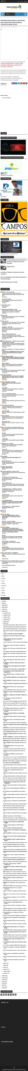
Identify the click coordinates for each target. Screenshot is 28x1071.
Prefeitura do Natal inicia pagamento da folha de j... (15, 626)
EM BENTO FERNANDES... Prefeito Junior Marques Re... (15, 736)
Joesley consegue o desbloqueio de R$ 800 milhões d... (14, 801)
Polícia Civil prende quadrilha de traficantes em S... (14, 857)
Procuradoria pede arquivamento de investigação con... (14, 918)
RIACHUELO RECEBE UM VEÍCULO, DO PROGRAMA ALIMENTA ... (13, 713)
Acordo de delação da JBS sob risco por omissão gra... (14, 921)
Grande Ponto (5, 558)
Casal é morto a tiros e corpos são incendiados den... (15, 757)
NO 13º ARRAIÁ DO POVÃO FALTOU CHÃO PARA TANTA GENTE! (14, 942)
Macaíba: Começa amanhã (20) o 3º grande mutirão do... (14, 785)
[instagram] (21, 1)
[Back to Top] (14, 1067)
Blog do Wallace (5, 363)
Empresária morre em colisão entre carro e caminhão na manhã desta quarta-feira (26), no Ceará (13, 323)
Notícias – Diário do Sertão (8, 292)
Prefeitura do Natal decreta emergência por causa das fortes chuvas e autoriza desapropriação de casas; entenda (13, 452)
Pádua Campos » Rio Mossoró (8, 541)
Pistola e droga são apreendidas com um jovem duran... (13, 954)
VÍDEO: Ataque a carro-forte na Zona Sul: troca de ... (15, 871)
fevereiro (5, 971)
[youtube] (26, 1)
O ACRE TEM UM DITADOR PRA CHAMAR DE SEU (11, 457)
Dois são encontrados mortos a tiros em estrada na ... (14, 950)
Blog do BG (4, 315)
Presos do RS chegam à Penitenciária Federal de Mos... (14, 660)
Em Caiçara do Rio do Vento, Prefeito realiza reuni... (15, 776)
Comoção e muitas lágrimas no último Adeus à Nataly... (13, 825)
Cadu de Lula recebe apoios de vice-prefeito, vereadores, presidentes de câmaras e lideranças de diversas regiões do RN (13, 336)
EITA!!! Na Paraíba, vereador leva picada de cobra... (14, 805)
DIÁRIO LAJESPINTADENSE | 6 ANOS (9, 309)
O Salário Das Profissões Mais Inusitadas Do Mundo (13, 440)
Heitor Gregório (5, 415)
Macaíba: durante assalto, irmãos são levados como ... (14, 657)
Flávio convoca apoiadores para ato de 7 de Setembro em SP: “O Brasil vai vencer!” (13, 317)
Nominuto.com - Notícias (7, 443)
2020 (3, 605)
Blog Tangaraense (6, 421)
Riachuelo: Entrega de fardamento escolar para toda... (13, 960)
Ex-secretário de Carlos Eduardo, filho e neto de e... (14, 748)
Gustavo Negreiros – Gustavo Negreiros (11, 506)
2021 (3, 603)
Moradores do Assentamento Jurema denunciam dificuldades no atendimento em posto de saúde (12, 537)
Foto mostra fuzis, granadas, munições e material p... (15, 873)
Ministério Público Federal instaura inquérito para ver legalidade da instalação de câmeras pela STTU (13, 548)
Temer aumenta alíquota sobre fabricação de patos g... (14, 765)
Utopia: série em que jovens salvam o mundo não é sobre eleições (12, 496)
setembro (5, 619)
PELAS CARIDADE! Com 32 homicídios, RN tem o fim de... (14, 743)
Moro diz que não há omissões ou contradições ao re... (14, 810)
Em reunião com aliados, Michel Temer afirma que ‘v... (15, 945)
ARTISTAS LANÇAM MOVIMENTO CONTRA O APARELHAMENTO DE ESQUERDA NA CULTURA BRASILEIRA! (11, 517)
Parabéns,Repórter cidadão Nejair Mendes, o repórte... (13, 902)
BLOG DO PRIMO (5, 411)
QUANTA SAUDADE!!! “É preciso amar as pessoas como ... (15, 833)
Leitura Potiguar (6, 527)
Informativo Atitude (6, 299)
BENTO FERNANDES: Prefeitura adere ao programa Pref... (14, 681)
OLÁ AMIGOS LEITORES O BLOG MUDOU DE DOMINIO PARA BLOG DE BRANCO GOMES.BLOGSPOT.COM (12, 502)
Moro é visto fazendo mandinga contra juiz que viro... (15, 701)
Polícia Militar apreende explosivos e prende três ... (14, 708)
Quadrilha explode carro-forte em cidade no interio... (15, 908)
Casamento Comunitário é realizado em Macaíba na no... (14, 947)
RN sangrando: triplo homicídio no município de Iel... (15, 768)
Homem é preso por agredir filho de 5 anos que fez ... (15, 703)
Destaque (3, 583)
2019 (3, 607)
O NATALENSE (5, 439)
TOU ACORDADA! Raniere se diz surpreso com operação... (13, 746)
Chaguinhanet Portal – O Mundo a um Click (12, 489)
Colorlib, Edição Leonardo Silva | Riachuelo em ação (16, 1069)
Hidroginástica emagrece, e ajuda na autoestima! (14, 729)
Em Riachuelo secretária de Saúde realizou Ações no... (14, 636)
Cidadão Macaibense (6, 461)
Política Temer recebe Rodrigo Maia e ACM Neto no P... (14, 788)
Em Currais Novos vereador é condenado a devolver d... (14, 905)
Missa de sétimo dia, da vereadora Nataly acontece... (15, 778)
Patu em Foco (5, 321)
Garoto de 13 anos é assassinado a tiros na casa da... (15, 759)
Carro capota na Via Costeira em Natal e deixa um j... (15, 651)
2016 (3, 975)
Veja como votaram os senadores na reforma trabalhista (13, 912)
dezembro (5, 613)
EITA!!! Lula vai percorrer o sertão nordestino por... (14, 817)
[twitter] (24, 1)
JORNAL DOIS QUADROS (7, 466)
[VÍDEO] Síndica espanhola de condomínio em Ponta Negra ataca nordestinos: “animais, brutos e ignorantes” (13, 329)
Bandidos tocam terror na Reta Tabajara (12, 816)
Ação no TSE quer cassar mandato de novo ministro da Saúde (13, 554)
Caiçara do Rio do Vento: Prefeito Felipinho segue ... (15, 780)
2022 (3, 601)
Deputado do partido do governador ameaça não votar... (14, 751)
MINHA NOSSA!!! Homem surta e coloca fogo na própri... (13, 687)
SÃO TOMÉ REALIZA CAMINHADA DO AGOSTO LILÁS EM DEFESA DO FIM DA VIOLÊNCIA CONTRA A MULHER (13, 352)
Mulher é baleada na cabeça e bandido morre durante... (13, 878)
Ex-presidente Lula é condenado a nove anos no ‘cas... (15, 900)
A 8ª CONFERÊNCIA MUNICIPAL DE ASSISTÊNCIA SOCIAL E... (15, 677)
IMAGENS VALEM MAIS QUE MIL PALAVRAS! (9, 282)
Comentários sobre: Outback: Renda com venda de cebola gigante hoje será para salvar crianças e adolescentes (13, 562)
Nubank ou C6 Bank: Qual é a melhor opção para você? (13, 412)
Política (3, 588)
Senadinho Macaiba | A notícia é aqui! (10, 471)
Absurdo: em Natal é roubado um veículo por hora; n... (14, 891)
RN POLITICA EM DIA (6, 375)
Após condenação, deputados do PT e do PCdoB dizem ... (14, 897)
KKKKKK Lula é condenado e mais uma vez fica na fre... (14, 883)
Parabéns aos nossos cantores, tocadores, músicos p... (14, 924)
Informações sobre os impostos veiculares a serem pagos (13, 423)
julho (4, 623)
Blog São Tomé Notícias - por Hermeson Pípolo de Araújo (13, 349)
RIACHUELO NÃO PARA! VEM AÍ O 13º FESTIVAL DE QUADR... (13, 927)
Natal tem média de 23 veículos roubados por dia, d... (15, 910)
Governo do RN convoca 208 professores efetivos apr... (14, 847)
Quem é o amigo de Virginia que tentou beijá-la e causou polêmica (12, 300)
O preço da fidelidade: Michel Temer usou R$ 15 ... (14, 844)
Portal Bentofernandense (8, 405)
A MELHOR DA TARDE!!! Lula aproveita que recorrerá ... (15, 885)
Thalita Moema (5, 547)
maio (4, 965)
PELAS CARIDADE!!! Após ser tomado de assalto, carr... (14, 674)
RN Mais (4, 535)
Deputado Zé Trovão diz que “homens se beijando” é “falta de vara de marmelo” (13, 389)
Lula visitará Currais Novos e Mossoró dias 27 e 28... (15, 625)
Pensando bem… (5, 306)
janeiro (5, 973)
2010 (3, 987)
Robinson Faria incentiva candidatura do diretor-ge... (15, 915)
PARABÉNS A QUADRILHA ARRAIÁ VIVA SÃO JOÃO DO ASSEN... (14, 932)
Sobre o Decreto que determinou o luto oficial (13, 807)
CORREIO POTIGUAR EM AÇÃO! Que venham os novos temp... (14, 734)
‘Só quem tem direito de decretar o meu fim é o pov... (15, 875)
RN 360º (4, 433)
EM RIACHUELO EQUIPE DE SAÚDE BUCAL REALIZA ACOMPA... (13, 663)
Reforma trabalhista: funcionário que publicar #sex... (15, 861)
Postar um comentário (6, 97)
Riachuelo (3, 592)
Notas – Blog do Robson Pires (9, 334)
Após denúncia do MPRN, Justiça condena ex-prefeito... (13, 754)
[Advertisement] (14, 114)
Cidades (3, 576)
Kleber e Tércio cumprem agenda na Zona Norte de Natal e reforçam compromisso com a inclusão (12, 365)
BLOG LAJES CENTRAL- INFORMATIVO (10, 553)
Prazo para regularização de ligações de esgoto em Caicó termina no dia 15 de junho (13, 395)
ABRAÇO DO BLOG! (10, 266)
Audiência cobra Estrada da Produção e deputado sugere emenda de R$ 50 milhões (12, 445)
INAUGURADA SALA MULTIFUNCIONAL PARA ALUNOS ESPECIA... (14, 666)
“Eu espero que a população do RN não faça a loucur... (13, 770)
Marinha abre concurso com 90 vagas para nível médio (14, 720)
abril (4, 967)
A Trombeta (4, 387)
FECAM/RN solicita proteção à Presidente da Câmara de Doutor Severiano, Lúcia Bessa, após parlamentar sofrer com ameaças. (13, 345)
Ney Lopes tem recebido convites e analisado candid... (15, 819)
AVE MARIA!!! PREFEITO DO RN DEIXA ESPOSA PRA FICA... (14, 692)
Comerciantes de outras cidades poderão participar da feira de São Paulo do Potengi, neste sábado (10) (13, 484)
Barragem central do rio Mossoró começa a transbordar (11, 543)
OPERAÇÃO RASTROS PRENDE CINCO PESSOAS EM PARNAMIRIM (14, 782)
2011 (3, 985)
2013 (3, 982)
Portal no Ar (5, 567)
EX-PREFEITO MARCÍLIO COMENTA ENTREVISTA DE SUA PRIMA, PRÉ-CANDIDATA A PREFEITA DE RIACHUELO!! (17, 261)
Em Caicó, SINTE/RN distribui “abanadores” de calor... (15, 690)
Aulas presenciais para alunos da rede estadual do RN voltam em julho (13, 473)
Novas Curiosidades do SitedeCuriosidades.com (12, 427)
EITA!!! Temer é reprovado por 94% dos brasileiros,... (15, 722)
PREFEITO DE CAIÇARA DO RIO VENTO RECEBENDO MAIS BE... (15, 725)
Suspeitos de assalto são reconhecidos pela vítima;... (15, 849)
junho (4, 963)
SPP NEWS (4, 369)
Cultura (3, 580)
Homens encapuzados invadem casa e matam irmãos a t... (15, 705)
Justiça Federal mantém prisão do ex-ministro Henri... (15, 803)
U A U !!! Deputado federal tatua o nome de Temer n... (15, 628)
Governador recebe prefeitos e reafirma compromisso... (12, 864)
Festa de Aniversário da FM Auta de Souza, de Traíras (15, 880)
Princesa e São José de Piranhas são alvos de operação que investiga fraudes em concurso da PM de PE (13, 294)
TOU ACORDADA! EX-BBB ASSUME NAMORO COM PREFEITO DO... (13, 671)
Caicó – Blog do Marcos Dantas (9, 393)
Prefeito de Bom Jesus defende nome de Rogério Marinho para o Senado (12, 479)
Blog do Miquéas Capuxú (7, 356)
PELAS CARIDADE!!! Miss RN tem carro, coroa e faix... (15, 731)
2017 (3, 611)
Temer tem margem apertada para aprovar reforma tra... (14, 957)
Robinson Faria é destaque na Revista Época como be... (14, 649)
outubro (5, 617)
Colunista (3, 578)
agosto (5, 621)
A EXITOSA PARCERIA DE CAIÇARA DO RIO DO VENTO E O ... (15, 684)
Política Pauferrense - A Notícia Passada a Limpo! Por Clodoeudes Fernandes (13, 341)
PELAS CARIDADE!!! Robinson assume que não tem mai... (14, 798)
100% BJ (4, 511)
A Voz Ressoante (6, 514)
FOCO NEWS (4, 456)
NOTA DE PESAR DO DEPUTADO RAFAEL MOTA (13, 828)
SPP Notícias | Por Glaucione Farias (10, 477)
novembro (5, 615)
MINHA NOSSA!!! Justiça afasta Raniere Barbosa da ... (15, 740)
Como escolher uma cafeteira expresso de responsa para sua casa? (13, 429)
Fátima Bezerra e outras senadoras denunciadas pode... (14, 855)
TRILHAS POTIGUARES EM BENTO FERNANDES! (13, 633)
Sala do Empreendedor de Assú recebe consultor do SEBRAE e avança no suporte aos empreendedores (13, 417)
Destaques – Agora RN (7, 327)
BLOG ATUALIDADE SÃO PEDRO (8, 382)
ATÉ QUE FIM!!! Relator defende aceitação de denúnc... (15, 930)
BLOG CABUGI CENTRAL (7, 500)
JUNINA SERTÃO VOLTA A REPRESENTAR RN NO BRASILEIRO (11, 383)
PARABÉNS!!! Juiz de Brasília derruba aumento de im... (15, 727)
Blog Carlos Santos (6, 305)
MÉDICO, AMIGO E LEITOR (7, 468)
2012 (3, 984)
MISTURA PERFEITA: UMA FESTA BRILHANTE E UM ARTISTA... (13, 939)
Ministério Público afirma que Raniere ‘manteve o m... (15, 738)
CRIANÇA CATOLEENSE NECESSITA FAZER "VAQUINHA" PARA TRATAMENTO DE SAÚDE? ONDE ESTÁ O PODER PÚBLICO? (13, 377)
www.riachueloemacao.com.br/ (9, 565)
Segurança (3, 595)
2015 (3, 977)
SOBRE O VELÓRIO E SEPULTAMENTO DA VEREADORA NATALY (14, 830)
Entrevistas (4, 585)
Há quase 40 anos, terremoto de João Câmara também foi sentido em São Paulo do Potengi (13, 370)
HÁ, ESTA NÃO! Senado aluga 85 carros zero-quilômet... (13, 710)
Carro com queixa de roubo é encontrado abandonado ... (15, 642)
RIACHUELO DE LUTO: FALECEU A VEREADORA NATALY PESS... (14, 836)
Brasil (3, 573)
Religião (3, 590)
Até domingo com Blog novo (8, 507)
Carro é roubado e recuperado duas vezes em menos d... (15, 813)
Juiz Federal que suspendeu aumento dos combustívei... (12, 698)
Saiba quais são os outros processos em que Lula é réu (14, 894)
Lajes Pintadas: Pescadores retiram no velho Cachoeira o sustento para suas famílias (11, 311)
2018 (3, 609)
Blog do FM (4, 449)
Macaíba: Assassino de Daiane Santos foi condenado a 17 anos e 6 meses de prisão (13, 462)
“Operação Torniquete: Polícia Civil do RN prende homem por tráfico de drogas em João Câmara (12, 407)
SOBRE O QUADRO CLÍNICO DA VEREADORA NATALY (14, 859)
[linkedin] (23, 1)
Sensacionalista (5, 494)
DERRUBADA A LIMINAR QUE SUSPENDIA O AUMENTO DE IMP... (15, 695)
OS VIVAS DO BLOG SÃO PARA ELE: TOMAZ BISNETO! (14, 669)
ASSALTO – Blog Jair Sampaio (8, 521)
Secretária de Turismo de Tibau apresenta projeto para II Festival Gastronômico (12, 435)
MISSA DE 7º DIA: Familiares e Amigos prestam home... (15, 760)
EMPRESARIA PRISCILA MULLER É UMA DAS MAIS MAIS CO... (15, 852)
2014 (3, 979)
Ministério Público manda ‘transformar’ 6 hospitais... (15, 935)
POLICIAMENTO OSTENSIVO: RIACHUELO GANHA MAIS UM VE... (14, 867)
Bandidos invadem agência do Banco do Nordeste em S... (15, 795)
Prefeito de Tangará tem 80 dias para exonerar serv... (15, 937)
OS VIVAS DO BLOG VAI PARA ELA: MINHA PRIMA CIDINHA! (13, 822)
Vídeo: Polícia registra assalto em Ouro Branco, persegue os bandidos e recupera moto (12, 523)
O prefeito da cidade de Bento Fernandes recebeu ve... (14, 717)
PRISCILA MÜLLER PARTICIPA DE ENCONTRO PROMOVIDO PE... (12, 639)
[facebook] (19, 1)
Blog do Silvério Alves (7, 483)
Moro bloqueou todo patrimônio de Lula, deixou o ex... (14, 791)
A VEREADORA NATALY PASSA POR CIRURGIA (12, 869)
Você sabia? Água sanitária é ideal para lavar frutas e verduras (13, 401)
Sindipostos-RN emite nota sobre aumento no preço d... (15, 773)
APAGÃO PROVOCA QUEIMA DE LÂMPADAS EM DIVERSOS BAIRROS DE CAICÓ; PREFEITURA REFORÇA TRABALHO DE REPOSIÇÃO (13, 359)
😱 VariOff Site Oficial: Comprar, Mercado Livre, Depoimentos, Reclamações (12, 490)
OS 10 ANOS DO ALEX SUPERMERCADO (11, 762)
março (4, 969)
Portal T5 (4, 399)
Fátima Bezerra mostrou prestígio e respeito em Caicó (14, 645)
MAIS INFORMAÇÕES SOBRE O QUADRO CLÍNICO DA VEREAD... (14, 839)
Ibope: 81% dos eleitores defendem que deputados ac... (14, 631)
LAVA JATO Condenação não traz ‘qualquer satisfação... (12, 888)
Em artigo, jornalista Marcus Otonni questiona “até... (15, 842)
